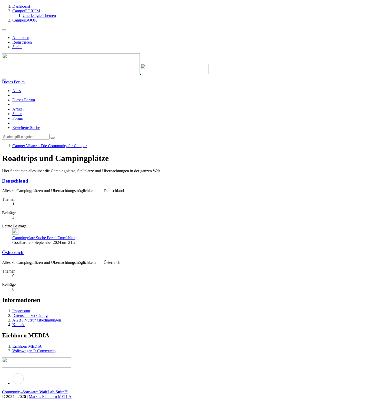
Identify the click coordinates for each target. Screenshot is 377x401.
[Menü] (4, 30)
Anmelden (20, 37)
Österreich (13, 252)
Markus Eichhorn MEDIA (50, 396)
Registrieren (22, 42)
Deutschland (15, 181)
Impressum (21, 311)
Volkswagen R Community (34, 351)
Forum (17, 118)
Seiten (17, 114)
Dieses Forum (23, 100)
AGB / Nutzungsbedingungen (36, 320)
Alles (16, 90)
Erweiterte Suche (26, 127)
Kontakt (18, 325)
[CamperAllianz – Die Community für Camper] (105, 73)
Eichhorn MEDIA (27, 346)
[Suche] (4, 78)
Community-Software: (35, 392)
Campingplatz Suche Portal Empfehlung (44, 238)
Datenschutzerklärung (30, 315)
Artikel (18, 109)
